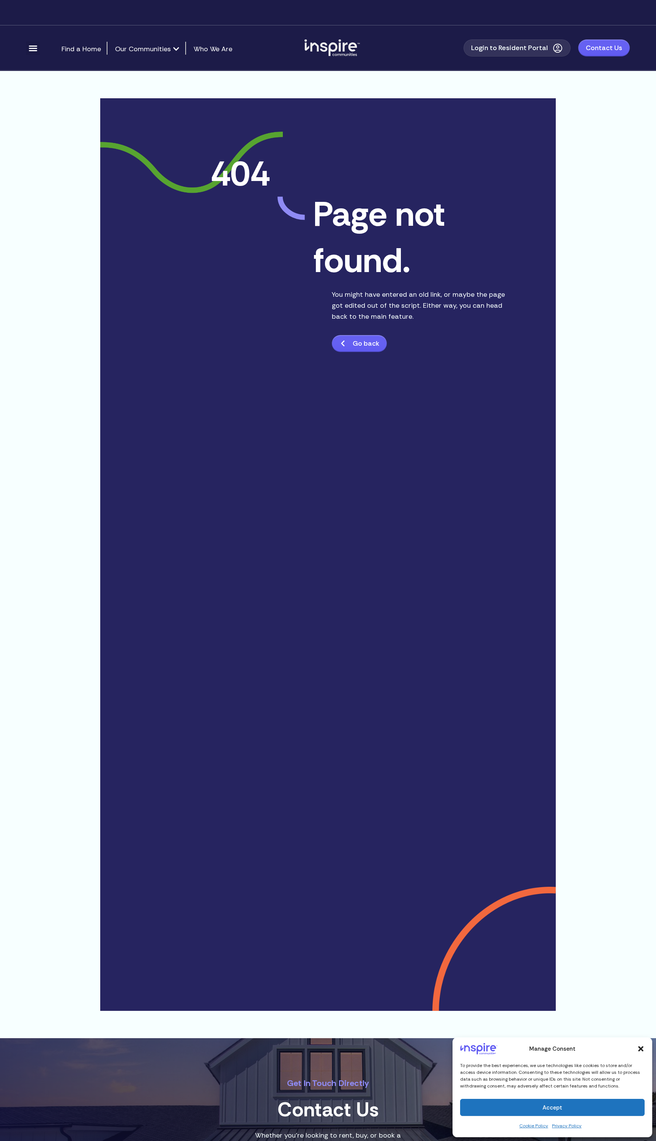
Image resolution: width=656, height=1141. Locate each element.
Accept (552, 1107)
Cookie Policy (533, 1126)
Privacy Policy (567, 1126)
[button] (641, 1049)
